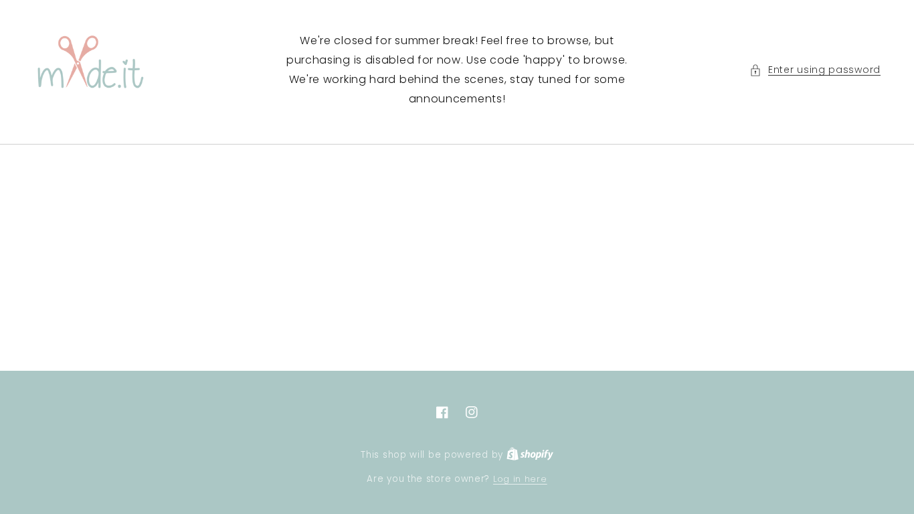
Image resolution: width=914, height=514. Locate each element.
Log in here (520, 479)
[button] (815, 70)
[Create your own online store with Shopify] (530, 454)
